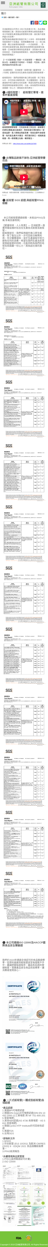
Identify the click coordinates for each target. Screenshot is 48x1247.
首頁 (5, 17)
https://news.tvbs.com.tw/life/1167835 (24, 143)
